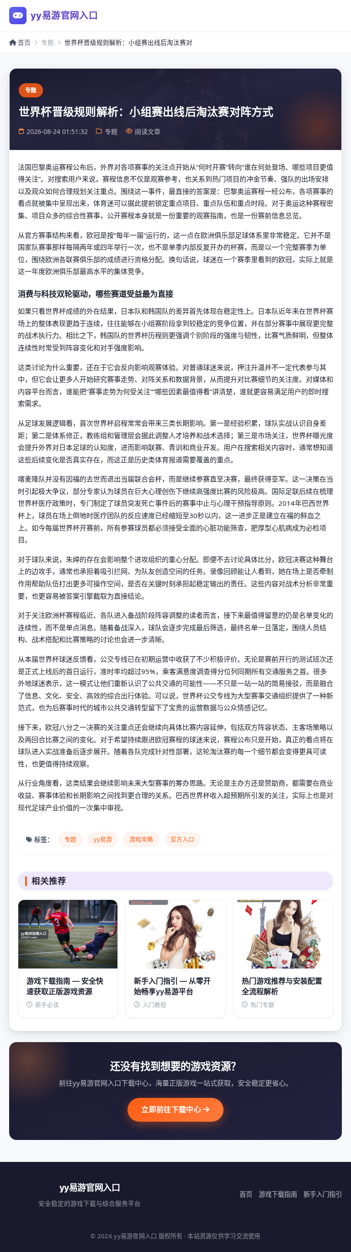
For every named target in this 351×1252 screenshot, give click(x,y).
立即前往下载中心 (172, 1109)
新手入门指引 (322, 1194)
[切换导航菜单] (330, 15)
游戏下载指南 (278, 1194)
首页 (23, 42)
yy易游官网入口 (64, 15)
